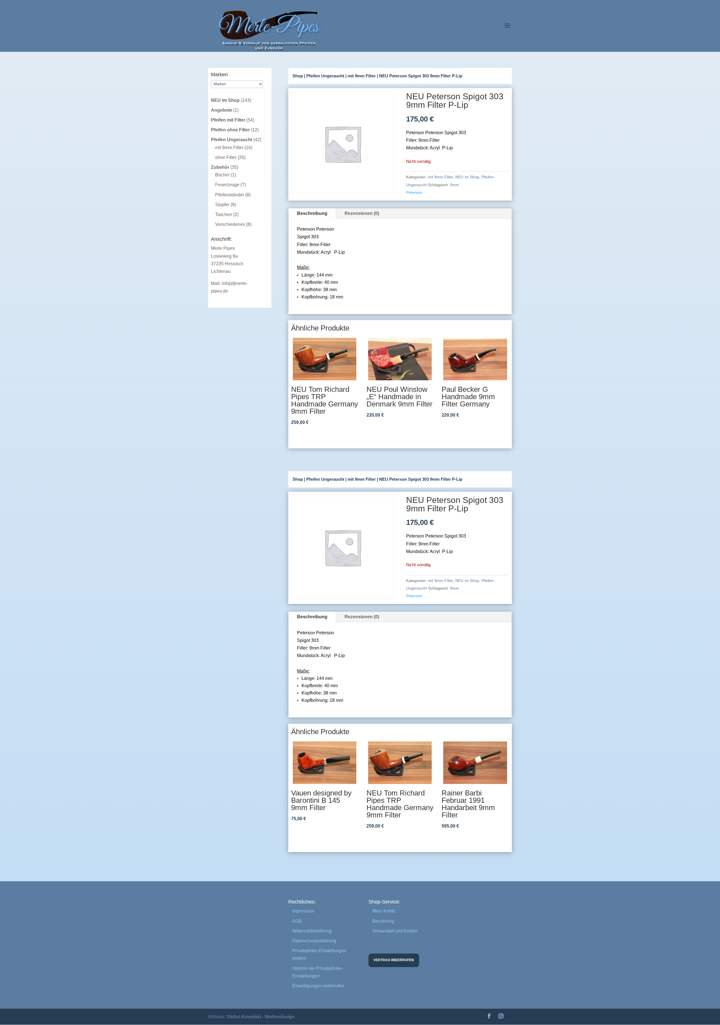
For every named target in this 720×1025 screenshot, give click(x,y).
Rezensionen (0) (362, 213)
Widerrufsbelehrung (312, 931)
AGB (297, 921)
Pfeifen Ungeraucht (325, 75)
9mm (454, 185)
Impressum (303, 911)
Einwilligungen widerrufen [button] (318, 985)
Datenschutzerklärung (314, 940)
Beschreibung (312, 213)
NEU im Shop (467, 177)
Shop (297, 75)
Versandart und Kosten (395, 931)
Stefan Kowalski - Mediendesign (261, 1016)
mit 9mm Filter (362, 75)
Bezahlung (383, 921)
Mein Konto (383, 911)
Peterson (414, 192)
